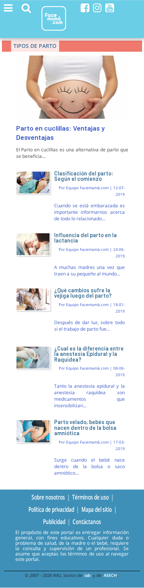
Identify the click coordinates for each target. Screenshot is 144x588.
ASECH (110, 575)
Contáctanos (87, 521)
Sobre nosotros (48, 496)
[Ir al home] (54, 32)
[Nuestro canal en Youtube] (109, 8)
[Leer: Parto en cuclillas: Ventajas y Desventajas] (72, 117)
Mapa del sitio (96, 509)
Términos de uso (90, 496)
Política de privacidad (51, 509)
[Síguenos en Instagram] (97, 8)
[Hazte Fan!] (85, 8)
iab (87, 575)
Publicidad (54, 521)
